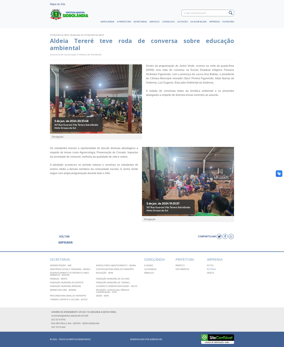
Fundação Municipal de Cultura (112, 279)
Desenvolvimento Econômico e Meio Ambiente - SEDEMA (69, 274)
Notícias (211, 269)
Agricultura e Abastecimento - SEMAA (116, 265)
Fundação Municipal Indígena (65, 286)
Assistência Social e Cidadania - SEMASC (70, 269)
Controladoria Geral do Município (115, 269)
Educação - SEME (104, 273)
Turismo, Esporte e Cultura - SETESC (69, 299)
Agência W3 (156, 339)
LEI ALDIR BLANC (198, 21)
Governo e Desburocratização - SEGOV (116, 286)
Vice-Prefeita (182, 269)
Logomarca (150, 269)
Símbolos (149, 273)
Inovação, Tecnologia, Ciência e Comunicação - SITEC (112, 291)
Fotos (210, 265)
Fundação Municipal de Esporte (66, 282)
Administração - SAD (60, 265)
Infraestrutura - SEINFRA (63, 290)
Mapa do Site (57, 4)
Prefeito (180, 265)
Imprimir (65, 242)
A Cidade (148, 265)
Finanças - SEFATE (58, 279)
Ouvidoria (228, 21)
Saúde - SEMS (102, 296)
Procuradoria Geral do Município (68, 296)
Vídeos (210, 273)
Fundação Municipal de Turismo (113, 282)
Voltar (64, 236)
